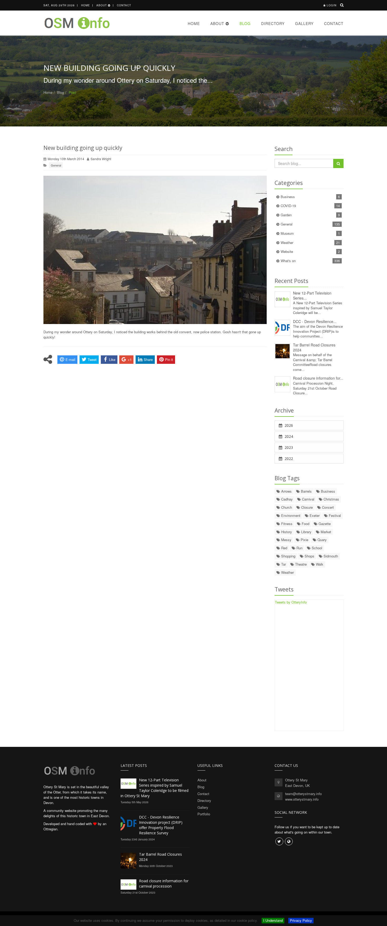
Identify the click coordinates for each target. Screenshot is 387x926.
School (316, 547)
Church (286, 507)
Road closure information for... (318, 378)
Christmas (330, 499)
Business (310, 196)
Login (331, 5)
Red (283, 547)
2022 (288, 458)
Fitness (286, 523)
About (102, 5)
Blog (245, 23)
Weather (310, 242)
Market (325, 531)
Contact (124, 5)
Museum (310, 233)
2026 (288, 425)
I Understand (273, 920)
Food (305, 523)
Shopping (287, 555)
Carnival (307, 499)
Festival (334, 515)
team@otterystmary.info (303, 793)
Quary (321, 539)
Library (305, 531)
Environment (290, 515)
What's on (310, 260)
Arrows (286, 491)
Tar (283, 564)
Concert (327, 507)
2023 (288, 447)
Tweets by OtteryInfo (291, 602)
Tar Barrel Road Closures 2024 (314, 347)
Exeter (314, 515)
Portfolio (203, 813)
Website (310, 251)
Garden (310, 214)
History (286, 531)
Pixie (304, 539)
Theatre (300, 564)
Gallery (304, 23)
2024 (288, 436)
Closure (306, 507)
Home (85, 5)
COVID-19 (310, 205)
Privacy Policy (301, 920)
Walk (319, 564)
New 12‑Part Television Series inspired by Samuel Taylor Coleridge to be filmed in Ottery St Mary (154, 787)
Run (298, 547)
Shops (309, 555)
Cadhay (286, 499)
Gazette (324, 523)
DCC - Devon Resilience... (314, 321)
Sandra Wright (101, 158)
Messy (285, 539)
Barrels (306, 491)
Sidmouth (330, 555)
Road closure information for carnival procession (163, 883)
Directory (273, 23)
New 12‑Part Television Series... (312, 295)
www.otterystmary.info (302, 799)
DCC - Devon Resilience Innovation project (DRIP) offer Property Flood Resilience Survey (160, 825)
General (56, 165)
